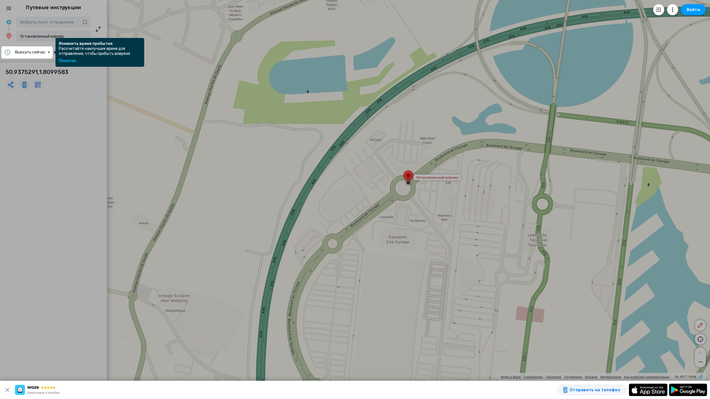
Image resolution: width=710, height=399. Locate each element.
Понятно (67, 61)
